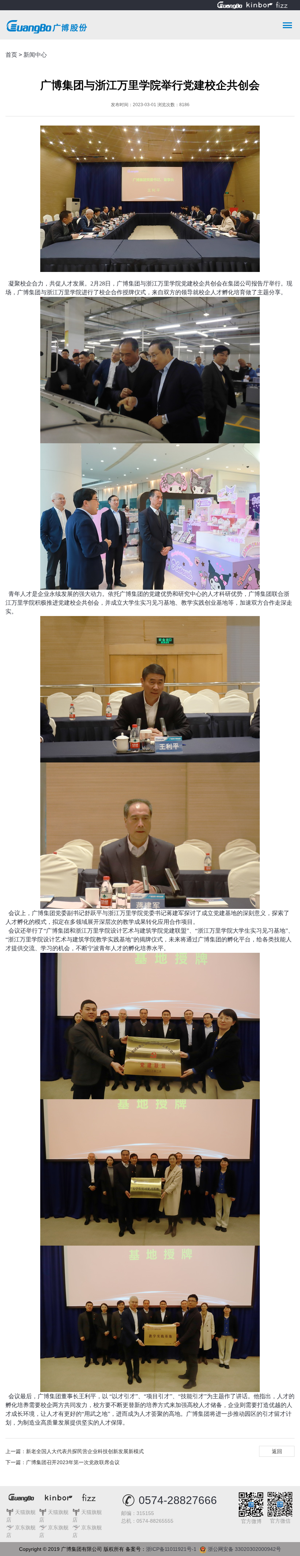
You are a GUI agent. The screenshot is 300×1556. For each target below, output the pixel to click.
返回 (277, 1451)
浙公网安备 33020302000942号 (243, 1547)
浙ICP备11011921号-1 (172, 1549)
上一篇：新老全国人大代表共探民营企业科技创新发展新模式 (74, 1451)
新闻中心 (35, 55)
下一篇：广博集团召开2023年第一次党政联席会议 (62, 1462)
